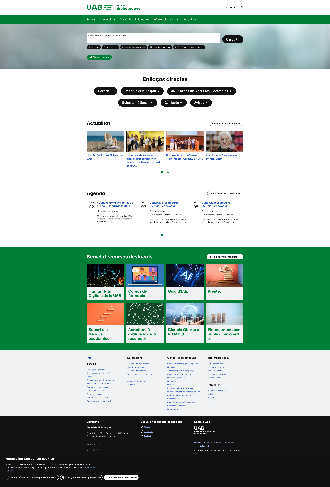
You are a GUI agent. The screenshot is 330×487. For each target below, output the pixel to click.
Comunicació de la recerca (98, 397)
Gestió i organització (176, 378)
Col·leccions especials (136, 371)
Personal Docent (215, 371)
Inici (89, 357)
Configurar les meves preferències (83, 477)
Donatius (131, 384)
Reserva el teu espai (140, 91)
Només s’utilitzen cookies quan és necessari (34, 477)
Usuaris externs (214, 378)
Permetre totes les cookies (123, 477)
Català (229, 8)
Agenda (211, 397)
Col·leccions (108, 19)
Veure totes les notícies (224, 123)
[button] (162, 172)
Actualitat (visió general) (218, 390)
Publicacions (173, 399)
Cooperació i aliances (176, 406)
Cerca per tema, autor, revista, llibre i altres (107, 35)
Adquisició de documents (138, 381)
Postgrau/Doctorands (217, 367)
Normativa (172, 381)
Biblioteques (128, 7)
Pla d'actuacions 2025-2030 (181, 388)
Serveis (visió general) (96, 370)
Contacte (172, 103)
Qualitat (170, 385)
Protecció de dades (212, 442)
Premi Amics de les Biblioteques (181, 402)
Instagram (148, 431)
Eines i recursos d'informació (99, 383)
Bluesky (147, 427)
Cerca (231, 39)
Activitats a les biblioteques (180, 395)
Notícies (211, 394)
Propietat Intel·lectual (96, 390)
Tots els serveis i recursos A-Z (99, 401)
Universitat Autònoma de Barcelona (101, 7)
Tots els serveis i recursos (223, 256)
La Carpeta (173, 409)
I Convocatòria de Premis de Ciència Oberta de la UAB (115, 204)
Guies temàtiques (135, 103)
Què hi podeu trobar (136, 367)
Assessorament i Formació (98, 373)
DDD (129, 378)
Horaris (103, 91)
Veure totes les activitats (223, 193)
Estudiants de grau (216, 364)
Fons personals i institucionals (140, 374)
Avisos (199, 103)
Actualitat (189, 19)
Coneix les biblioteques (134, 19)
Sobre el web (228, 442)
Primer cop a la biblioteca (178, 374)
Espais (89, 376)
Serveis (91, 19)
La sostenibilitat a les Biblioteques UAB (184, 392)
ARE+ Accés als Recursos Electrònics (199, 91)
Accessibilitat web (201, 446)
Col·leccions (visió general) (138, 364)
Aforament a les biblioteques (181, 370)
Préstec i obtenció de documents (101, 380)
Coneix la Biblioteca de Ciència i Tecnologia (164, 204)
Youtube (147, 435)
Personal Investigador (217, 374)
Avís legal (198, 442)
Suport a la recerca (95, 394)
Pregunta (94, 449)
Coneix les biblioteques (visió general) (183, 364)
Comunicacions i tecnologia (99, 387)
